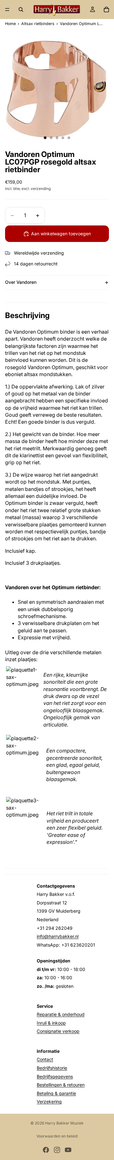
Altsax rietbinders (37, 24)
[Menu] (7, 9)
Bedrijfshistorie (52, 1068)
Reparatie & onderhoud (61, 1014)
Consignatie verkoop (58, 1031)
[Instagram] (57, 1150)
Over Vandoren (20, 282)
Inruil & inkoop (51, 1023)
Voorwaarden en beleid (57, 1136)
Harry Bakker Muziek (64, 1123)
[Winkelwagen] (106, 9)
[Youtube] (68, 1150)
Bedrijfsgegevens (55, 1076)
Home (10, 24)
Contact (45, 1059)
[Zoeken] (21, 9)
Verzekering (49, 1101)
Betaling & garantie (56, 1093)
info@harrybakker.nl (58, 936)
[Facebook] (46, 1150)
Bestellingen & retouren (61, 1084)
